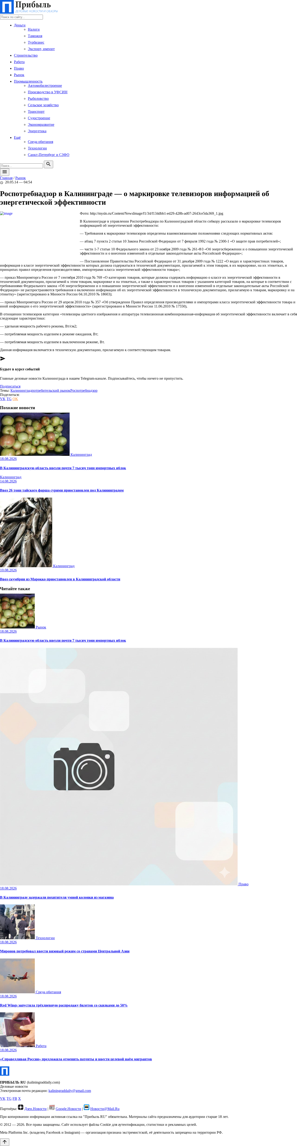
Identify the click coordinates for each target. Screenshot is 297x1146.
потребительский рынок (51, 390)
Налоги (34, 29)
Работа (19, 62)
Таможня (35, 36)
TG (9, 399)
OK (15, 399)
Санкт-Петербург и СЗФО (48, 155)
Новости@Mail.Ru (104, 1109)
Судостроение (39, 118)
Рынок (19, 75)
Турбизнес (36, 42)
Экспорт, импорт (41, 49)
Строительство (26, 55)
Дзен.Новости (35, 1109)
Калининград (21, 390)
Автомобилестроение (45, 85)
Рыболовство (38, 98)
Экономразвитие (41, 124)
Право (19, 68)
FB (15, 1099)
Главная (6, 178)
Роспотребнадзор (83, 390)
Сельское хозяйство (43, 105)
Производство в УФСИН (48, 92)
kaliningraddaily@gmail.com (69, 1091)
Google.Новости (68, 1109)
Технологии (37, 148)
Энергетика (37, 131)
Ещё (17, 137)
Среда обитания (40, 142)
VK (3, 399)
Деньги (20, 25)
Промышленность (28, 81)
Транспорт (36, 111)
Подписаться (10, 386)
